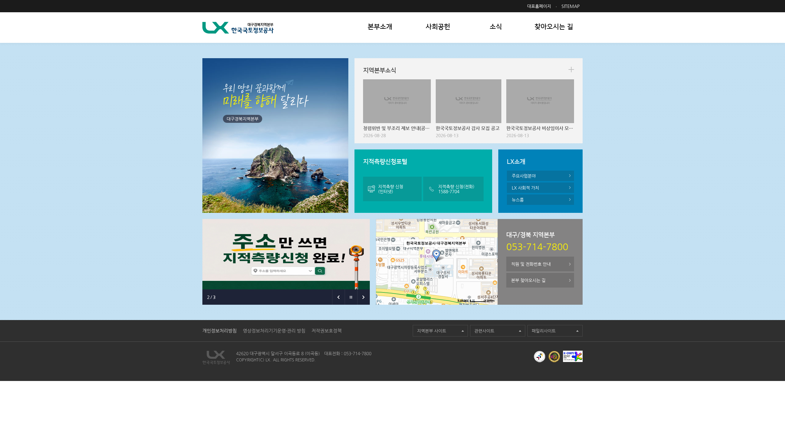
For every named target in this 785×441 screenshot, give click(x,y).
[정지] (351, 297)
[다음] (363, 297)
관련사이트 (484, 330)
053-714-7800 (357, 353)
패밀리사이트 (544, 330)
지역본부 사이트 (431, 330)
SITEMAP (570, 6)
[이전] (338, 297)
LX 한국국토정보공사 (238, 28)
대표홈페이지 (539, 6)
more (571, 69)
